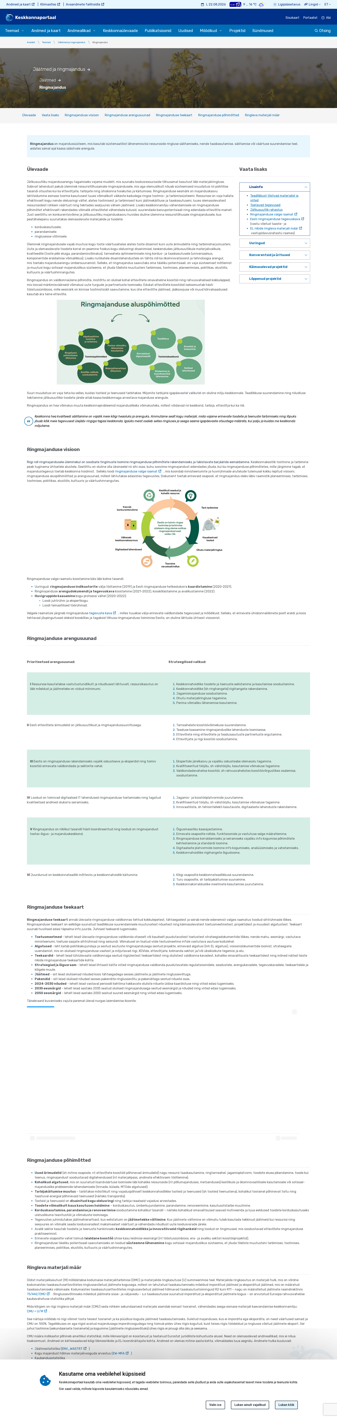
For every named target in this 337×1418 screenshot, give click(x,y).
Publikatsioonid (158, 30)
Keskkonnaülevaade (120, 30)
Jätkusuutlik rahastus (266, 210)
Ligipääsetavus (289, 4)
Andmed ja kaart (18, 4)
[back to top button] (320, 1397)
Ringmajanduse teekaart (174, 115)
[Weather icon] (262, 4)
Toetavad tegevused (265, 205)
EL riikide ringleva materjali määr (274, 228)
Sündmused (262, 30)
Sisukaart (292, 17)
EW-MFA (119, 1353)
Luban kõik (286, 1405)
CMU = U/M (35, 1311)
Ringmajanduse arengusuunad (127, 115)
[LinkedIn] (4, 1391)
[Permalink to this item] (91, 69)
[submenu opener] (23, 30)
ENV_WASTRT (72, 1349)
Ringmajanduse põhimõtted (218, 115)
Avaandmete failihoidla (83, 4)
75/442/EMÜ (36, 1294)
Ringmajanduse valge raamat (271, 214)
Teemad (46, 42)
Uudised (185, 30)
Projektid (237, 30)
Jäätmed (47, 80)
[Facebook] (4, 1373)
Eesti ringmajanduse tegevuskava (275, 219)
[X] (4, 1382)
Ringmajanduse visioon (82, 115)
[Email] (4, 1401)
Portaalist (310, 17)
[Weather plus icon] (235, 4)
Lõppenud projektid (265, 279)
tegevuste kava (100, 613)
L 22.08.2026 (216, 4)
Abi (328, 17)
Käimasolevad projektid (268, 267)
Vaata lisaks (50, 115)
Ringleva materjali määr (262, 115)
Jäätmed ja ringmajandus (71, 42)
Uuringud (257, 243)
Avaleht (31, 42)
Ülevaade (29, 115)
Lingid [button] (313, 4)
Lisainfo (256, 187)
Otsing (325, 30)
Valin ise (215, 1405)
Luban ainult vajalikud (250, 1405)
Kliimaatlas (48, 4)
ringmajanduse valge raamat (136, 471)
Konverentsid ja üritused (269, 255)
